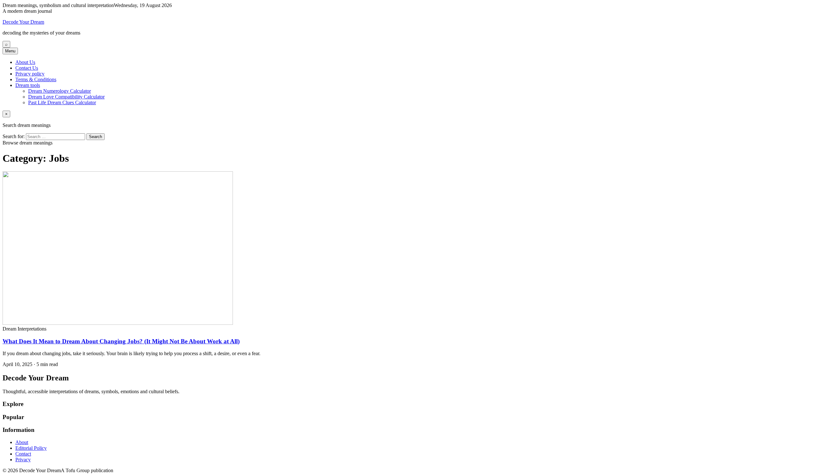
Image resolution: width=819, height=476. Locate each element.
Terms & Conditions (35, 79)
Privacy (23, 459)
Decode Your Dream (23, 22)
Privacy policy (29, 73)
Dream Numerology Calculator (59, 91)
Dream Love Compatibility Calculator (66, 96)
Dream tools (27, 85)
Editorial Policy (31, 448)
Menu (10, 51)
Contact (23, 453)
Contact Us (26, 68)
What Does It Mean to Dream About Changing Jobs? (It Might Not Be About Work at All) (121, 341)
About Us (25, 62)
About (21, 442)
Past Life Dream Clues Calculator (62, 102)
